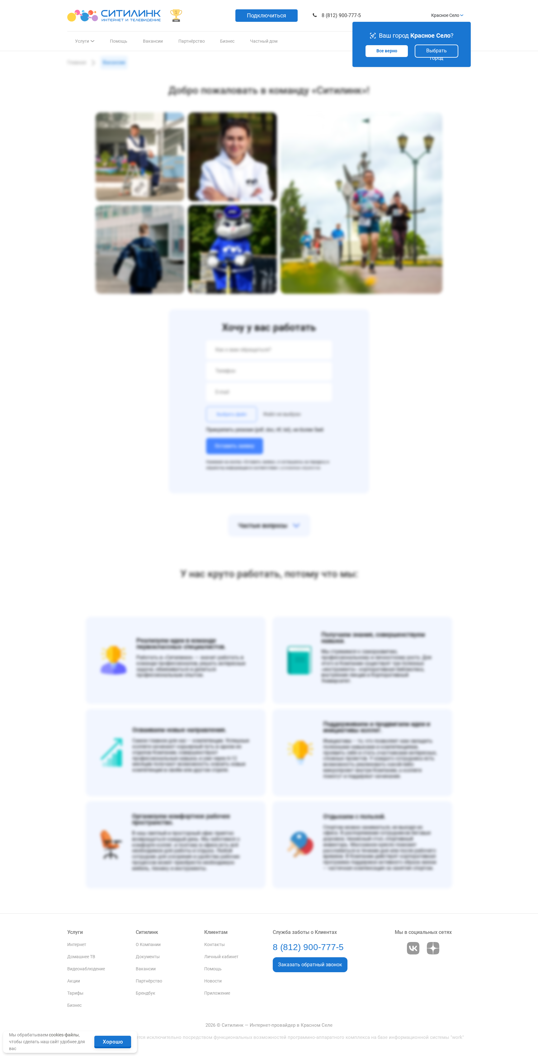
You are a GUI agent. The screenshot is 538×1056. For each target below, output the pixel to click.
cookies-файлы (64, 1034)
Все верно (386, 51)
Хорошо (113, 1042)
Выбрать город (436, 53)
